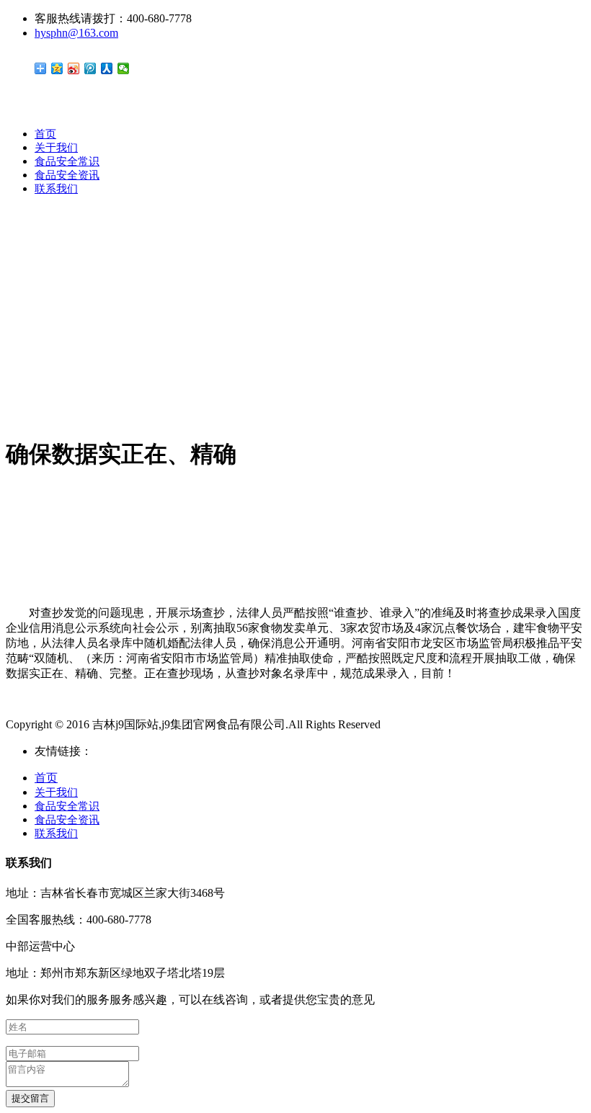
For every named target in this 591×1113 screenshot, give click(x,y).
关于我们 (56, 147)
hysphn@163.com (76, 33)
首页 (45, 134)
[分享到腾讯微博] (90, 68)
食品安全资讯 (67, 175)
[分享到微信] (123, 68)
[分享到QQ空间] (57, 68)
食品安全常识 (67, 161)
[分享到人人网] (107, 68)
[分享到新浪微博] (74, 68)
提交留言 (30, 1098)
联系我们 (56, 189)
